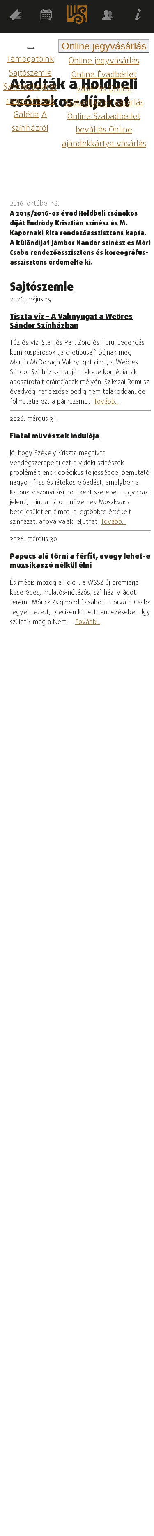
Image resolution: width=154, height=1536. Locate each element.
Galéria (26, 114)
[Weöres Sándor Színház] (77, 16)
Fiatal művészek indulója (54, 436)
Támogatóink (30, 59)
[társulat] (107, 16)
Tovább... (106, 402)
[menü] (30, 48)
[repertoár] (15, 16)
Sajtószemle (30, 73)
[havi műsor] (46, 16)
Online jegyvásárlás (104, 61)
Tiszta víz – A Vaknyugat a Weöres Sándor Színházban (71, 321)
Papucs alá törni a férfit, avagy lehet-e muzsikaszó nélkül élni (80, 561)
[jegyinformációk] (138, 16)
